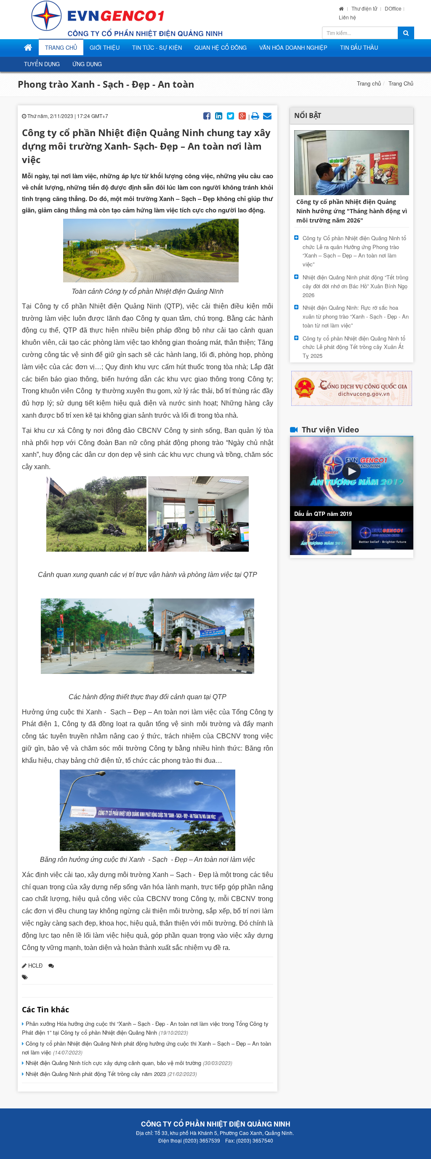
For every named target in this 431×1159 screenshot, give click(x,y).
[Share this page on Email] (267, 115)
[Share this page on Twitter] (231, 115)
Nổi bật (307, 115)
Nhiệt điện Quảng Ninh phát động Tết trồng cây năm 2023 (110, 1074)
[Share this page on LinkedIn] (219, 115)
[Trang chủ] (341, 8)
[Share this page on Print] (255, 115)
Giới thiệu (105, 47)
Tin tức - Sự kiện (157, 47)
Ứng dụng (87, 64)
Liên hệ (347, 17)
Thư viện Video (330, 429)
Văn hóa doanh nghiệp (293, 47)
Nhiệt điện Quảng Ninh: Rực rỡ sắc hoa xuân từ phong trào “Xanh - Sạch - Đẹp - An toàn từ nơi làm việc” (356, 316)
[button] (351, 471)
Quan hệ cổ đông (220, 47)
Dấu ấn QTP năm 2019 (323, 514)
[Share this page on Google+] (242, 115)
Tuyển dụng (42, 64)
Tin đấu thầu (359, 47)
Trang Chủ (61, 47)
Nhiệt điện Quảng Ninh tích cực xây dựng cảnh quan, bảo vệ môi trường (128, 1063)
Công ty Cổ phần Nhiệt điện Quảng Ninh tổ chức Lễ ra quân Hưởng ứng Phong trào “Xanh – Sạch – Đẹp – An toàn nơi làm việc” (354, 251)
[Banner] (351, 388)
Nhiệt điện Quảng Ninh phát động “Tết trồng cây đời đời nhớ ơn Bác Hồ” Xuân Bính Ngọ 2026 (355, 286)
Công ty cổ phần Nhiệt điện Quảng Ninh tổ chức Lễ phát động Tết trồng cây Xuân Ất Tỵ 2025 (354, 347)
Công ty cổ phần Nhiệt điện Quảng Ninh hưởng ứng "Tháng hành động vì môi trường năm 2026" (351, 211)
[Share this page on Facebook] (207, 115)
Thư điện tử (364, 8)
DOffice (393, 8)
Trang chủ (369, 83)
